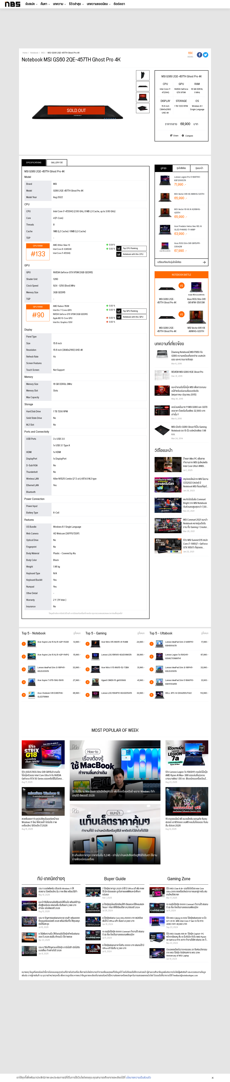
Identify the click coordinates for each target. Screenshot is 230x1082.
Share (175, 135)
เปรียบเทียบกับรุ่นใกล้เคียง (169, 262)
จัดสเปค (30, 4)
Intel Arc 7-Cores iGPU (62, 310)
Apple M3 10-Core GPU (62, 318)
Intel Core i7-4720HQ (61, 253)
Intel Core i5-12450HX (62, 249)
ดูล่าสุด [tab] (163, 168)
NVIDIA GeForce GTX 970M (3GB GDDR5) (70, 314)
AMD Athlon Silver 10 (61, 245)
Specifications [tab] (33, 162)
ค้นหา (44, 4)
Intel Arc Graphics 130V (62, 322)
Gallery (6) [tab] (57, 162)
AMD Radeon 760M (61, 306)
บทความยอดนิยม (97, 4)
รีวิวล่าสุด (75, 4)
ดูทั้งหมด (76, 633)
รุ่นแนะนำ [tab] (199, 168)
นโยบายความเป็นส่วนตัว (138, 1077)
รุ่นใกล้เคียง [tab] (181, 168)
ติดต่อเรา (119, 4)
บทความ (58, 4)
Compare (189, 136)
